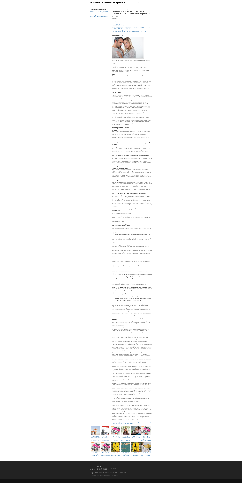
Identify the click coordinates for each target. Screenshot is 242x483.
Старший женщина (116, 423)
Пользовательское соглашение (103, 469)
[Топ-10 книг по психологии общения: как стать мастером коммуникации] (105, 434)
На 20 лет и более (118, 24)
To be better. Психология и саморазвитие (107, 2)
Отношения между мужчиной (126, 423)
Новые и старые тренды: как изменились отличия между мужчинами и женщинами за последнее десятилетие (99, 16)
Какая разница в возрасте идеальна (122, 28)
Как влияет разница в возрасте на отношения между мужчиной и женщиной (129, 31)
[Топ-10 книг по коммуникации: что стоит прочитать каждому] (115, 434)
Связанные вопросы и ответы (119, 25)
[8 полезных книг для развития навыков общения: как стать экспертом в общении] (146, 434)
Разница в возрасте (121, 422)
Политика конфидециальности (98, 471)
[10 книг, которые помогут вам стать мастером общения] (136, 434)
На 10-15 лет (117, 23)
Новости (145, 2)
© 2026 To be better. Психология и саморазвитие (102, 466)
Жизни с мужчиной (138, 422)
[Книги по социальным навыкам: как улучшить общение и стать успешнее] (146, 451)
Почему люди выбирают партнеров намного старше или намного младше (130, 30)
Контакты (94, 469)
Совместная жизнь (130, 422)
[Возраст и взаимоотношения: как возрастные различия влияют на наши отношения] (125, 434)
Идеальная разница (147, 422)
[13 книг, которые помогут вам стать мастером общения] (115, 451)
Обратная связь (95, 473)
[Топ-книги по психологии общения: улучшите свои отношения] (136, 451)
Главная (140, 2)
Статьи (150, 2)
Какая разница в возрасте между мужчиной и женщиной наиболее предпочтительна (131, 27)
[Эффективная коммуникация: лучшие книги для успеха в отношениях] (95, 451)
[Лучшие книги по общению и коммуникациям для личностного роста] (105, 451)
